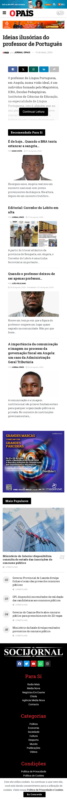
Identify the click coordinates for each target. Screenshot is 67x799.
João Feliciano (19, 283)
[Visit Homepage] (21, 12)
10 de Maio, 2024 (43, 52)
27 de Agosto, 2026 (34, 151)
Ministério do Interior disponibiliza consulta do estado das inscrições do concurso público (27, 559)
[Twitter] (27, 664)
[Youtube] (34, 664)
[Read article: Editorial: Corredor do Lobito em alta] (33, 234)
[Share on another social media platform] (54, 69)
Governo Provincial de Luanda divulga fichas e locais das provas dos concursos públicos (36, 581)
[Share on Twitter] (23, 69)
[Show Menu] (4, 13)
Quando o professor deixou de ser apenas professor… (31, 276)
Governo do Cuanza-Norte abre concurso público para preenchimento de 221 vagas (37, 614)
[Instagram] (47, 664)
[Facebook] (20, 664)
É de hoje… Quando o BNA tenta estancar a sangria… (32, 143)
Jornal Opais (22, 52)
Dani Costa (17, 151)
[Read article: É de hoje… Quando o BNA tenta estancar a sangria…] (33, 168)
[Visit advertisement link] (33, 27)
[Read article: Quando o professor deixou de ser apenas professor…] (33, 304)
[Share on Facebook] (13, 69)
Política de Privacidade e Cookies (45, 789)
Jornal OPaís (18, 217)
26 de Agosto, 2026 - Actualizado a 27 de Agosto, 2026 (32, 287)
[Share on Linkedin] (44, 69)
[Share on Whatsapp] (33, 69)
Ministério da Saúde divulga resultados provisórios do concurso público (36, 629)
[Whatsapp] (41, 664)
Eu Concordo (34, 794)
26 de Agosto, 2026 (35, 367)
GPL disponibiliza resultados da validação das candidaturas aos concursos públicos (38, 598)
